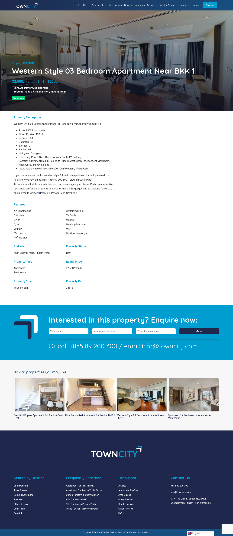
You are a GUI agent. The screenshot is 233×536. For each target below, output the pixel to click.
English (196, 533)
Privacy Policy (144, 532)
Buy (85, 5)
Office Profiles (125, 508)
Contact (209, 5)
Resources (183, 5)
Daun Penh (19, 508)
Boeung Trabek (22, 91)
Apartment (26, 87)
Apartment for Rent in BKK (80, 485)
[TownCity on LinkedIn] (174, 510)
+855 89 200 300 (93, 346)
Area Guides (124, 495)
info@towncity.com (170, 346)
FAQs (121, 513)
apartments (41, 193)
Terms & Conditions (127, 532)
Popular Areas (166, 5)
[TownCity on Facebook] (172, 510)
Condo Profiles (126, 504)
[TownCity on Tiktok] (184, 510)
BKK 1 (97, 123)
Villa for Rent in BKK (76, 499)
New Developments (134, 5)
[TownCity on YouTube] (176, 510)
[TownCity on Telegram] (181, 510)
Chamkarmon (41, 91)
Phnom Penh (58, 91)
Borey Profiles (125, 499)
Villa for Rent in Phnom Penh (81, 504)
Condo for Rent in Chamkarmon (82, 495)
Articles (122, 485)
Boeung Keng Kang (23, 495)
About (196, 5)
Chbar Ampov (21, 504)
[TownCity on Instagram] (179, 510)
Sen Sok (18, 513)
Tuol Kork (19, 499)
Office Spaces (114, 5)
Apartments (98, 5)
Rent (76, 5)
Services (151, 5)
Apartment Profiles (128, 490)
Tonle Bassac (21, 490)
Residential (41, 87)
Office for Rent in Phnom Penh (82, 508)
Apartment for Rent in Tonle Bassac (84, 490)
